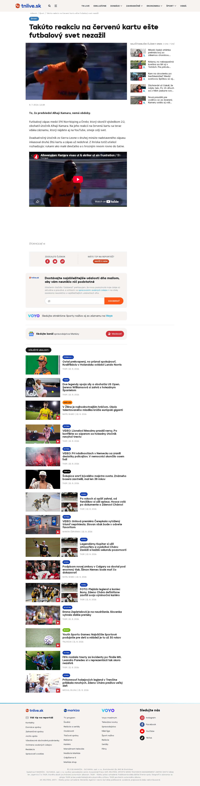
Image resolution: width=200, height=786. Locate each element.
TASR (65, 369)
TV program (69, 717)
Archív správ (31, 736)
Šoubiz (67, 722)
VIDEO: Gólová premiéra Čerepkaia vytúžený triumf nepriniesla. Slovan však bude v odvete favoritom (92, 524)
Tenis (66, 380)
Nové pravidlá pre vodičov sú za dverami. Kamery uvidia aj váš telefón (160, 100)
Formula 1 (68, 357)
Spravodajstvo (109, 726)
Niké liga (67, 402)
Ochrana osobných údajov (39, 745)
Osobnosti (69, 731)
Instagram (151, 717)
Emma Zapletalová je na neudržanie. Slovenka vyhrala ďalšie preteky (92, 613)
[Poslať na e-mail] (55, 261)
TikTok (149, 738)
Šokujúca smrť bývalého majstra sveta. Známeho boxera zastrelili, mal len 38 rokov (94, 478)
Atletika (67, 607)
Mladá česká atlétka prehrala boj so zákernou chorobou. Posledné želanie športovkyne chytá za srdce (160, 53)
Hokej (83, 494)
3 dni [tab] (165, 44)
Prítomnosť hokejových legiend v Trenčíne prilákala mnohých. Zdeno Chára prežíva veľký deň (93, 682)
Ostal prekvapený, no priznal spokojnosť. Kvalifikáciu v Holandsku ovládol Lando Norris (92, 363)
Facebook (151, 724)
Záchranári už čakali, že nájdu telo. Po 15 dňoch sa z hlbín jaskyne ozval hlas (161, 88)
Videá (183, 6)
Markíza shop (70, 762)
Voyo (109, 315)
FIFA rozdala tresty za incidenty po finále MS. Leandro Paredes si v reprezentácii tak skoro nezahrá (92, 660)
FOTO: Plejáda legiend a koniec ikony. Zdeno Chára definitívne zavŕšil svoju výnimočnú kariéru (100, 592)
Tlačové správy (71, 735)
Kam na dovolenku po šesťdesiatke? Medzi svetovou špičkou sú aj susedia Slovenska (160, 76)
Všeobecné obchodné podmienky (42, 740)
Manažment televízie (74, 749)
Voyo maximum (109, 717)
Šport (170, 6)
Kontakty (30, 722)
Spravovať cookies (35, 754)
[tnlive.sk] (28, 6)
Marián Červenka (71, 532)
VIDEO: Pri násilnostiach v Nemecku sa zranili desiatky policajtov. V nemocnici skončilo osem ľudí (93, 456)
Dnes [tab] (159, 44)
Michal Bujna (70, 690)
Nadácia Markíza (72, 753)
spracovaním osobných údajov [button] (93, 290)
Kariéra (67, 744)
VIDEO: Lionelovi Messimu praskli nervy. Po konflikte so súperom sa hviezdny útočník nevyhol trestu (90, 433)
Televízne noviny (110, 722)
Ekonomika (153, 6)
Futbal (67, 426)
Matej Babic (69, 414)
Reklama (68, 740)
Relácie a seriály (72, 726)
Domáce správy (33, 727)
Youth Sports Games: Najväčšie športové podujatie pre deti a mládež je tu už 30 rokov (92, 636)
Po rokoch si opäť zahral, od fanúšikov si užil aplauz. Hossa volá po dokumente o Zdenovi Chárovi (103, 501)
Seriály (105, 744)
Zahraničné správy (34, 731)
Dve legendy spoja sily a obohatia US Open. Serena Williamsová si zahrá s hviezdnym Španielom (91, 387)
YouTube (150, 731)
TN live (85, 6)
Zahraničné (133, 6)
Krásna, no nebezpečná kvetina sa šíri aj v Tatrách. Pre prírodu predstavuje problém (161, 64)
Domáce (115, 6)
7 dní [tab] (171, 44)
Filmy (104, 749)
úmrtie (67, 472)
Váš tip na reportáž (41, 717)
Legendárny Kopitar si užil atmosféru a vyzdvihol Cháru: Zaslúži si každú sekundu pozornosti (103, 547)
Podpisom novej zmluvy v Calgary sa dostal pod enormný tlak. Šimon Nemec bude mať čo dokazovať (94, 569)
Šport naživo (108, 735)
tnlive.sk (33, 13)
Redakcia (30, 749)
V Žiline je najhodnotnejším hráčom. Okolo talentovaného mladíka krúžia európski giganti (93, 408)
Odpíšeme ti (70, 757)
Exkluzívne (100, 6)
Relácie (105, 740)
